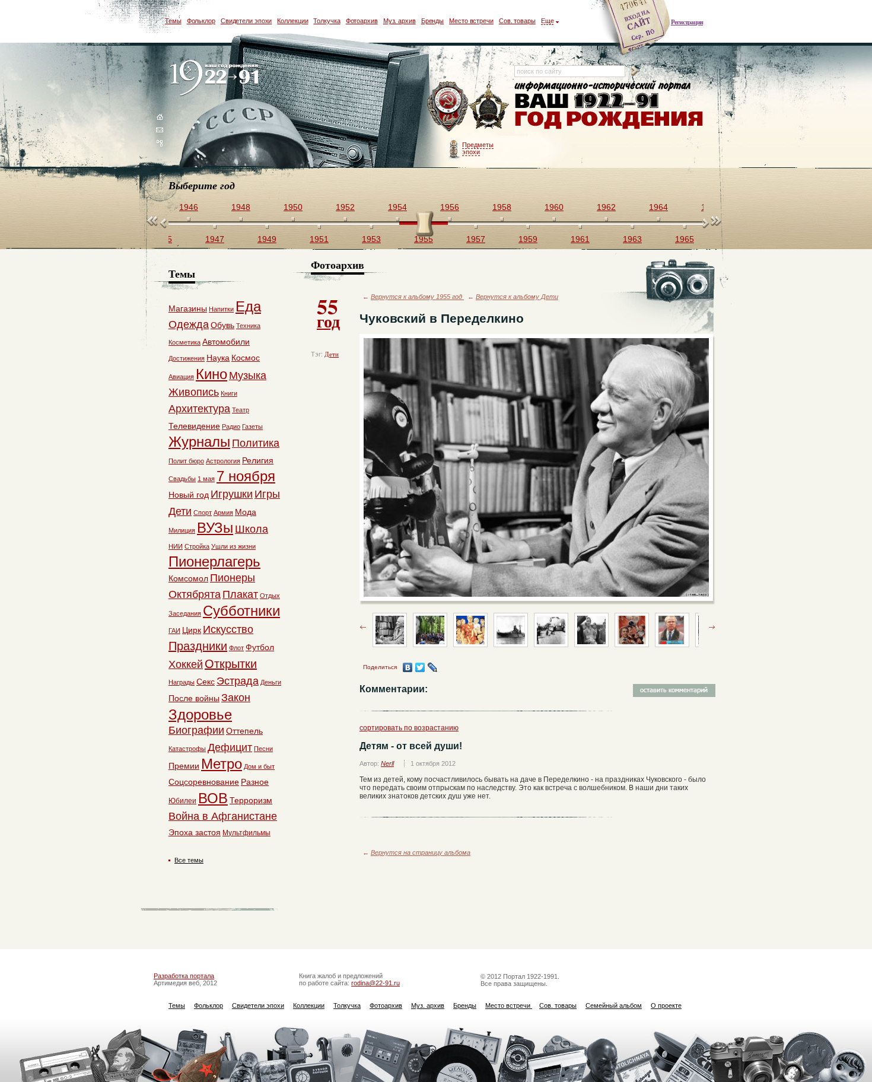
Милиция (181, 530)
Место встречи (471, 20)
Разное (255, 782)
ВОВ (213, 798)
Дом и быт (259, 766)
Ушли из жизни (233, 546)
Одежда (188, 324)
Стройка (196, 546)
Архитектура (199, 409)
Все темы (188, 860)
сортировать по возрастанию (409, 728)
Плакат (240, 594)
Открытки (231, 663)
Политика (255, 443)
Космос (245, 357)
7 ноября (246, 476)
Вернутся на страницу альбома (420, 852)
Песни (263, 748)
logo (216, 78)
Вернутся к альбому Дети (517, 296)
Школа (251, 529)
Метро (221, 764)
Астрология (223, 460)
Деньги (270, 682)
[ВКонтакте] (408, 667)
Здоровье (200, 715)
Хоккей (185, 664)
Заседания (184, 613)
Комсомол (188, 578)
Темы (173, 20)
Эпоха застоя (194, 832)
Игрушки (232, 494)
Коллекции (292, 20)
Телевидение (194, 426)
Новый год (188, 494)
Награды (181, 682)
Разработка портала (184, 975)
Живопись (193, 392)
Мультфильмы (246, 833)
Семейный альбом (613, 1005)
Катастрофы (187, 748)
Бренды (432, 20)
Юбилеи (182, 801)
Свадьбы (182, 478)
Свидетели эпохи (246, 20)
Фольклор (201, 20)
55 (328, 312)
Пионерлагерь (214, 561)
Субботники (241, 611)
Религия (257, 460)
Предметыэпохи (478, 148)
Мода (245, 512)
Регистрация (687, 22)
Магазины (187, 308)
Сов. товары (517, 20)
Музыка (247, 375)
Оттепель (244, 731)
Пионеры (232, 578)
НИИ (175, 546)
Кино (211, 374)
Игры (267, 494)
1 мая (206, 478)
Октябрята (194, 594)
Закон (235, 698)
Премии (183, 766)
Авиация (181, 376)
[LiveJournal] (433, 667)
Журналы (199, 442)
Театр (240, 409)
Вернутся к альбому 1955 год (417, 296)
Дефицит (230, 747)
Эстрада (238, 681)
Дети (331, 354)
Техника (248, 325)
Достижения (186, 358)
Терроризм (251, 800)
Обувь (222, 325)
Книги (229, 393)
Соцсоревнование (203, 782)
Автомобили (226, 341)
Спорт (202, 512)
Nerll (387, 763)
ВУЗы (215, 528)
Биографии (196, 730)
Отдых (270, 595)
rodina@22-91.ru (375, 982)
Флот (236, 647)
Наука (218, 357)
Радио (231, 426)
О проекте (666, 1005)
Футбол (260, 647)
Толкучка (326, 20)
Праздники (197, 646)
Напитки (221, 309)
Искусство (228, 629)
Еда (248, 306)
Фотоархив (362, 20)
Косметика (184, 342)
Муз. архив (399, 20)
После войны (193, 698)
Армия (223, 512)
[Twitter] (420, 667)
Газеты (252, 426)
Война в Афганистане (222, 816)
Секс (205, 681)
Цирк (191, 630)
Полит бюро (186, 460)
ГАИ (174, 630)
